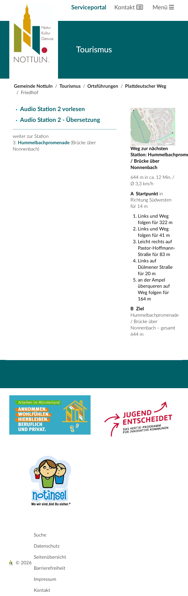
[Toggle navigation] (130, 368)
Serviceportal (88, 8)
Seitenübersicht (50, 557)
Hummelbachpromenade (44, 143)
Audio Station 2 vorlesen (52, 109)
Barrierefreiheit (49, 568)
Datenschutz (47, 546)
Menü (161, 8)
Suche (40, 535)
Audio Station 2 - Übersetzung (61, 120)
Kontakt (125, 8)
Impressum (45, 579)
